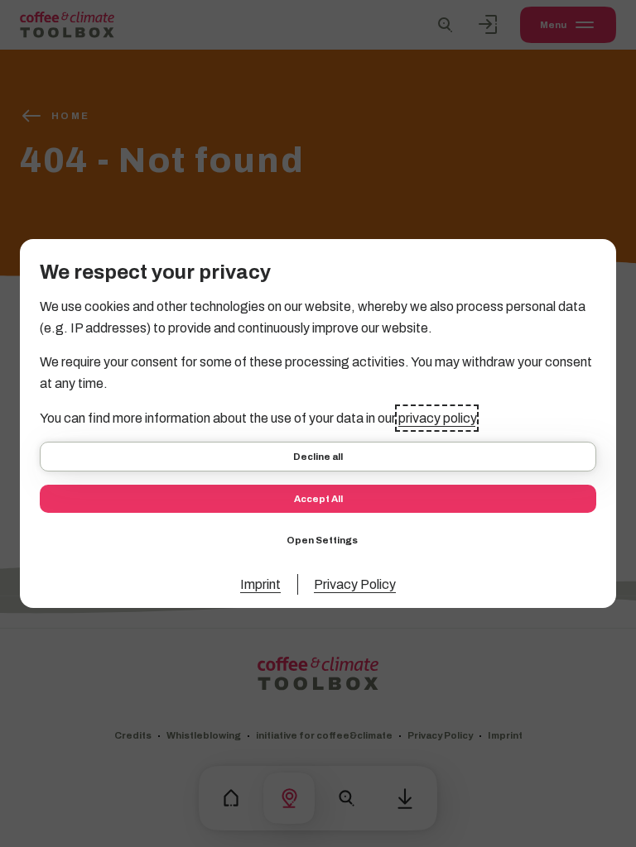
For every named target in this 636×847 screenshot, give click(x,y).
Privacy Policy (355, 584)
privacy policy (436, 418)
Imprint (260, 584)
